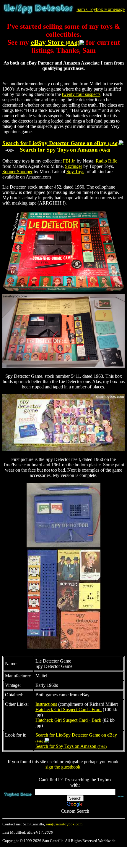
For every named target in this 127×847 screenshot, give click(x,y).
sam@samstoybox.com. (64, 824)
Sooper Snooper (17, 171)
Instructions (46, 704)
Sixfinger (73, 166)
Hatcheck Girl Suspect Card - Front (68, 709)
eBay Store (55, 42)
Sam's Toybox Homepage (100, 9)
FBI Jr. (69, 160)
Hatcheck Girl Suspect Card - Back (68, 720)
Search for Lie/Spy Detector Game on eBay (60, 143)
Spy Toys (75, 171)
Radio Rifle (106, 160)
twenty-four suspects (81, 94)
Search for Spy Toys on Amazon (65, 150)
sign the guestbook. (63, 766)
